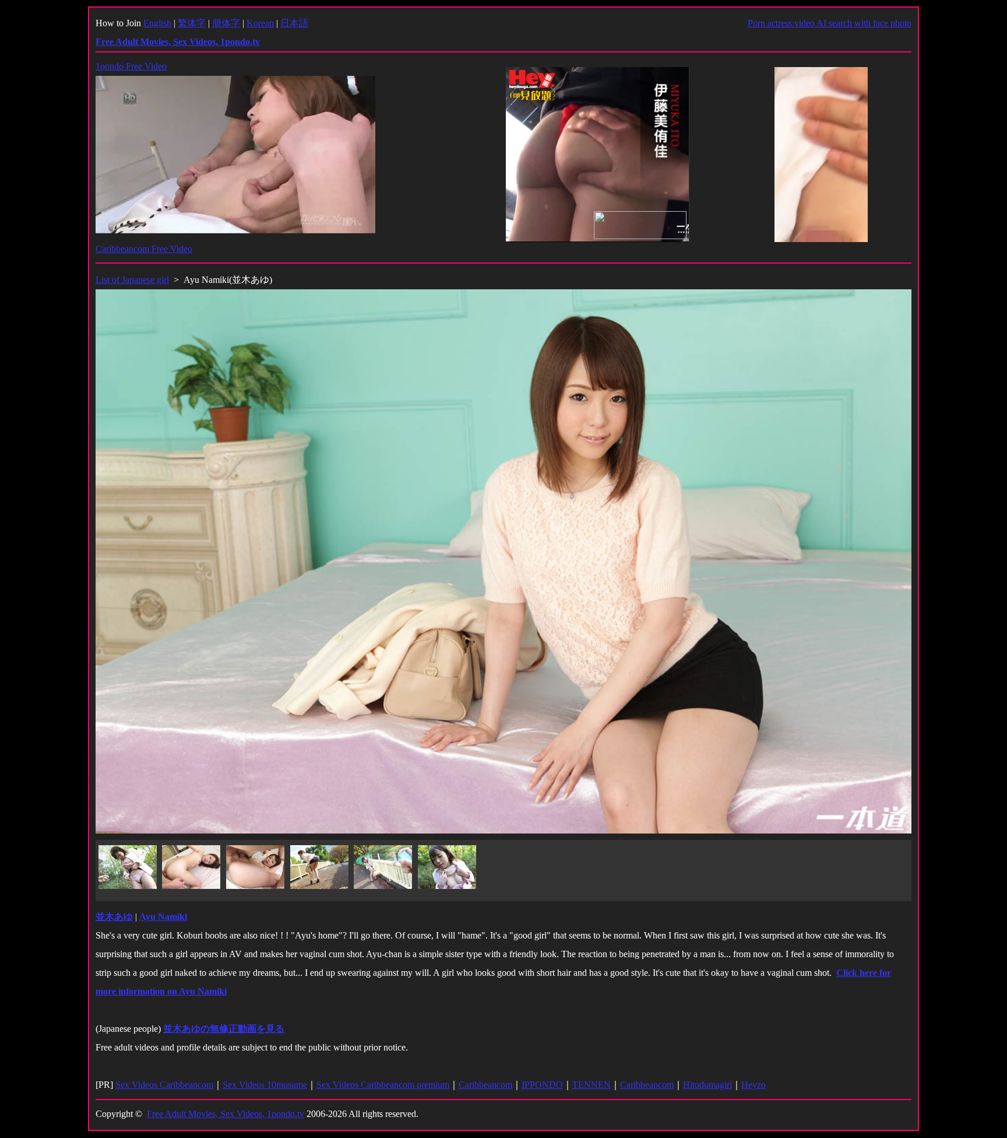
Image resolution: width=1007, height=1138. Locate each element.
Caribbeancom (485, 1085)
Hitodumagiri (707, 1085)
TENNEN (591, 1085)
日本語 (294, 23)
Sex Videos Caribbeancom (164, 1085)
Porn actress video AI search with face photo (829, 23)
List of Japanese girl (132, 280)
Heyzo (753, 1085)
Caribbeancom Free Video (144, 249)
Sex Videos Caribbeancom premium (382, 1085)
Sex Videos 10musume (265, 1085)
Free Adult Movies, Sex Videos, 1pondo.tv (225, 1114)
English (157, 23)
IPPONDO (542, 1085)
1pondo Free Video (131, 66)
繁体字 (192, 23)
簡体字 (226, 23)
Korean (260, 23)
